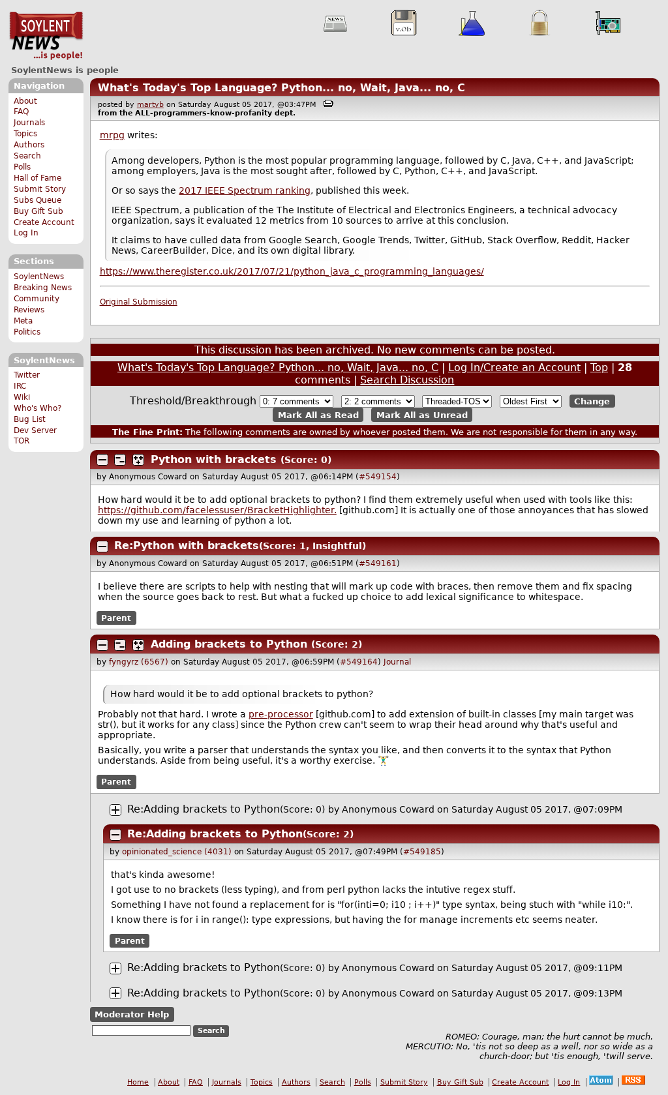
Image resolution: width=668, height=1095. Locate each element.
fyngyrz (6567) (138, 662)
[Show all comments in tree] (138, 460)
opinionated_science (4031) (177, 851)
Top (599, 367)
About (25, 101)
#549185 (422, 851)
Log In (26, 232)
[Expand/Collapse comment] (102, 460)
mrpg (112, 135)
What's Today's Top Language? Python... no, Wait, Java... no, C (281, 88)
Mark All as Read (318, 414)
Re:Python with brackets (186, 545)
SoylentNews (46, 36)
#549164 (359, 662)
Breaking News (43, 287)
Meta (23, 320)
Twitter (27, 375)
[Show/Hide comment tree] (120, 460)
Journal (397, 662)
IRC (20, 386)
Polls (22, 167)
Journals (29, 122)
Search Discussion (407, 380)
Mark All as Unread (422, 414)
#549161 (378, 563)
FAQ (21, 111)
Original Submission (138, 302)
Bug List (30, 419)
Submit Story (40, 189)
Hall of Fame (37, 178)
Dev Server (35, 430)
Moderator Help (132, 1014)
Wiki (22, 397)
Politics (27, 332)
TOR (21, 440)
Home (138, 1082)
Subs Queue (37, 200)
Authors (29, 144)
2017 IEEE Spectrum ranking (245, 190)
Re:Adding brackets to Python (203, 809)
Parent (116, 618)
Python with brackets (214, 459)
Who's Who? (37, 408)
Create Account (44, 222)
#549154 (378, 476)
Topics (25, 133)
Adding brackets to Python (229, 644)
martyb (150, 104)
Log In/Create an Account (514, 367)
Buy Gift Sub (38, 211)
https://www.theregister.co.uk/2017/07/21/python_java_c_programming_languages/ (292, 271)
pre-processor (281, 714)
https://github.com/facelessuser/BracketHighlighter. (217, 510)
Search (27, 155)
